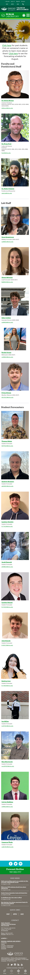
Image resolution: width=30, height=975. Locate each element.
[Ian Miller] (15, 705)
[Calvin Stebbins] (15, 786)
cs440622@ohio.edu (7, 806)
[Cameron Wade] (15, 826)
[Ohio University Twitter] (11, 964)
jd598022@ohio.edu (7, 566)
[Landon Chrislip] (15, 506)
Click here (6, 45)
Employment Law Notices (7, 959)
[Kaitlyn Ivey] (15, 665)
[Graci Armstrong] (15, 221)
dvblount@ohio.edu (7, 108)
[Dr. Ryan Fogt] (15, 128)
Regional (18, 1)
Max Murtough (7, 762)
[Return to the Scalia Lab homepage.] (3, 15)
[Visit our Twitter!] (15, 864)
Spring (4, 973)
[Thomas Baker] (15, 425)
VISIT (7, 4)
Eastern (3, 944)
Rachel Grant (6, 352)
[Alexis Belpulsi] (15, 261)
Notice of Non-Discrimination (18, 958)
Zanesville (3, 948)
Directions (5, 930)
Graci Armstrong (8, 237)
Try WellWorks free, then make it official (11, 897)
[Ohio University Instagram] (15, 964)
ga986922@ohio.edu (7, 241)
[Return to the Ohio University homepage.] (8, 8)
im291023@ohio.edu (7, 726)
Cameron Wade (7, 842)
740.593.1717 (15, 871)
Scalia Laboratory (5, 923)
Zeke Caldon (6, 318)
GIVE (18, 4)
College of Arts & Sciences (23, 9)
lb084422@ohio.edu (7, 282)
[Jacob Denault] (15, 546)
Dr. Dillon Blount (8, 100)
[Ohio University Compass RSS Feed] (18, 964)
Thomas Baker (7, 441)
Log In (12, 1)
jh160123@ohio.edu (7, 645)
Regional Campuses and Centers (11, 941)
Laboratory (12, 15)
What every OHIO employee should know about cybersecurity (13, 887)
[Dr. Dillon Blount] (15, 84)
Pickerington (10, 945)
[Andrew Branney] (15, 465)
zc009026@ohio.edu (7, 322)
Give (22, 914)
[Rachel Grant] (15, 339)
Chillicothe (4, 942)
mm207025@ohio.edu (8, 766)
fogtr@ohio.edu (6, 153)
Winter (25, 973)
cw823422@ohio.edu (7, 847)
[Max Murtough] (15, 745)
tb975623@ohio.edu (7, 446)
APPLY (12, 4)
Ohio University (5, 925)
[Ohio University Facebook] (8, 964)
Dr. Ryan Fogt (6, 144)
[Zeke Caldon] (15, 301)
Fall (18, 973)
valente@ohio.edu (7, 193)
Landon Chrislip (7, 522)
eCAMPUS (4, 938)
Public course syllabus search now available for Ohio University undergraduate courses (14, 881)
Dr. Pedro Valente (8, 189)
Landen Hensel (7, 602)
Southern (3, 947)
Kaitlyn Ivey (6, 681)
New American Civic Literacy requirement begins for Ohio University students (14, 903)
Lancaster (3, 945)
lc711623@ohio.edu (7, 526)
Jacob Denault (7, 562)
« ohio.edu (7, 1)
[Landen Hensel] (15, 586)
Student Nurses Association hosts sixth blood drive (14, 893)
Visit (8, 914)
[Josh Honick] (15, 626)
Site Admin (18, 959)
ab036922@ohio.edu (7, 486)
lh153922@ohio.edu (7, 607)
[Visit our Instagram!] (20, 864)
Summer (11, 973)
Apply (15, 914)
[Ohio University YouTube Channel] (21, 964)
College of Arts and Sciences (8, 924)
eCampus (23, 1)
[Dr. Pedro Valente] (15, 172)
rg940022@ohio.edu (7, 357)
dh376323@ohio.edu (7, 397)
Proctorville (10, 947)
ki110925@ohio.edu (7, 685)
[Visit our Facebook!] (11, 864)
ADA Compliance (5, 958)
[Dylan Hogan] (15, 376)
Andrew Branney (8, 481)
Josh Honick (6, 641)
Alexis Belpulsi (7, 277)
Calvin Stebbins (7, 802)
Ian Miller (5, 721)
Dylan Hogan (6, 393)
